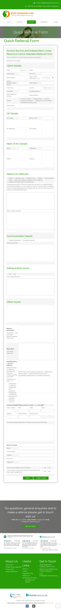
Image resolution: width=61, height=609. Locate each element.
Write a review (45, 550)
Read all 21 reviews (53, 550)
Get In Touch (30, 526)
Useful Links (9, 565)
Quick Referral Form (11, 571)
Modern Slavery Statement (14, 567)
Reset (28, 478)
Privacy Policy (10, 569)
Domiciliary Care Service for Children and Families (30, 580)
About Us (25, 569)
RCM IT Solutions (49, 603)
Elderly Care (26, 575)
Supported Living (28, 573)
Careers (25, 571)
